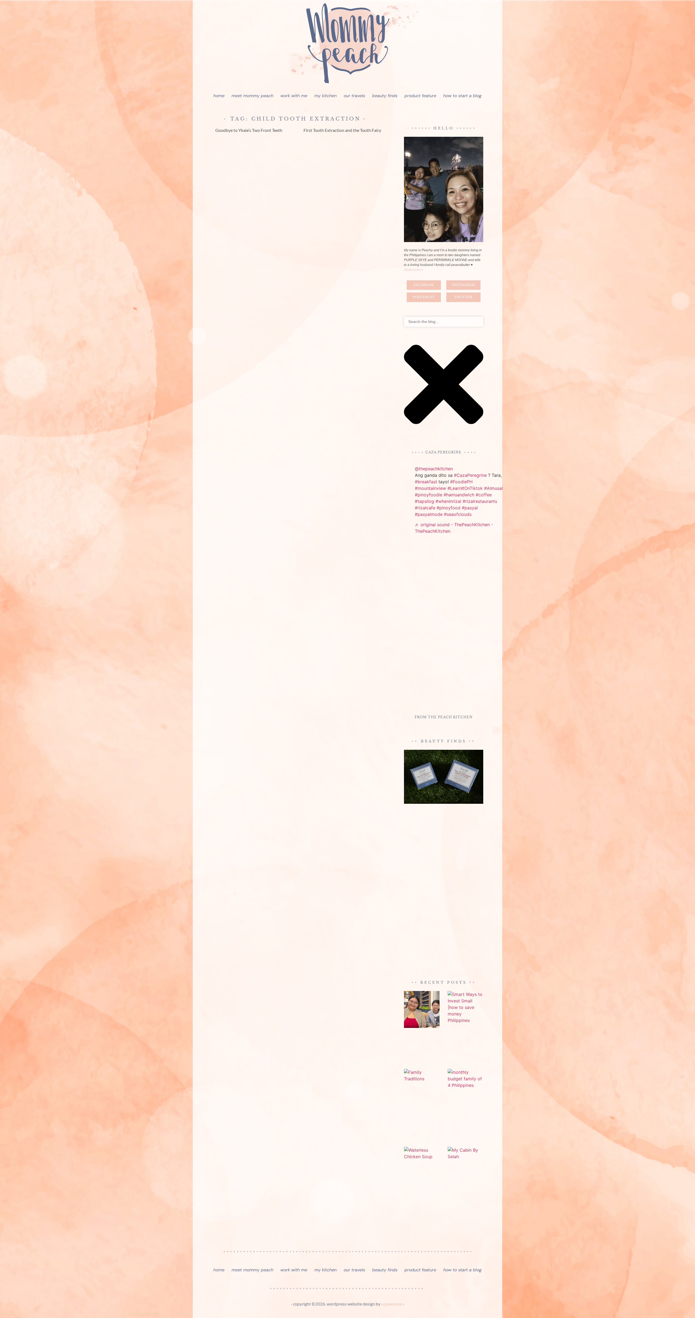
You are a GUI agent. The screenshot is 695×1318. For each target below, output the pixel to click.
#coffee (484, 494)
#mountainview (430, 488)
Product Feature (420, 96)
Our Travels (354, 96)
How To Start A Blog (462, 96)
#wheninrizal (448, 501)
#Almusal (493, 488)
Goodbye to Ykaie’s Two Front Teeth (248, 130)
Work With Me (293, 96)
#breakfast (426, 481)
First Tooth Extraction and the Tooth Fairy (342, 130)
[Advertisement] (443, 625)
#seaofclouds (458, 514)
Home (219, 96)
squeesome (391, 1303)
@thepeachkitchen (434, 468)
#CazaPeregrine (470, 475)
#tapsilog (424, 501)
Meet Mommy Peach (252, 96)
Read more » (413, 270)
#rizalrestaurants (480, 501)
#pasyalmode (429, 514)
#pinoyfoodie (428, 494)
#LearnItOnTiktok (465, 488)
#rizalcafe (425, 507)
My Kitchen (325, 96)
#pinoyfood (448, 507)
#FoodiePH (461, 481)
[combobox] (443, 322)
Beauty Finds (384, 96)
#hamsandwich (459, 494)
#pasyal (470, 507)
